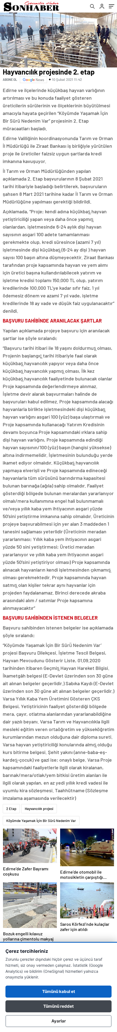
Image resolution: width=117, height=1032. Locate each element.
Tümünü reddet (58, 1006)
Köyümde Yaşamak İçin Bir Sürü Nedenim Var (41, 820)
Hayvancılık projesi (39, 808)
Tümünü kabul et (58, 991)
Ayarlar (58, 1021)
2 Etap (11, 808)
